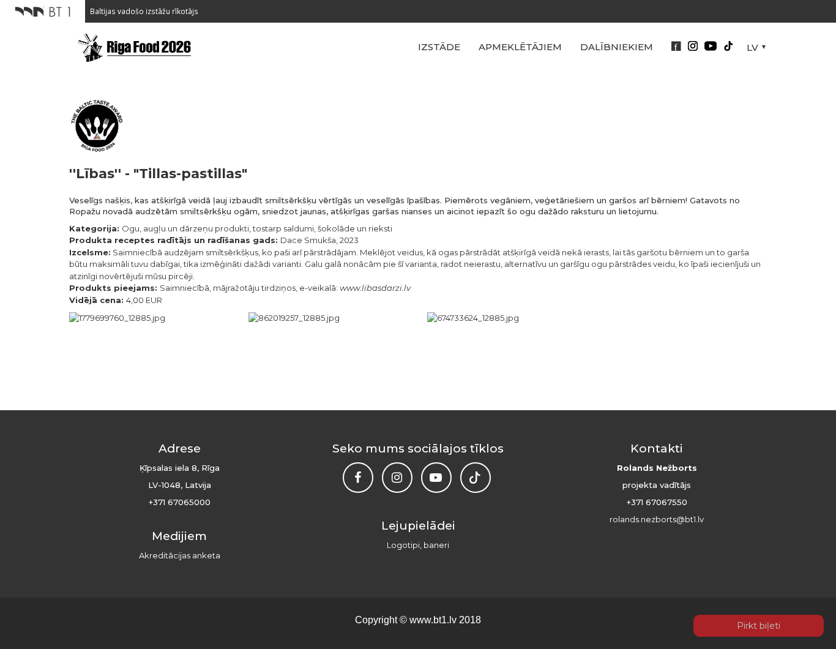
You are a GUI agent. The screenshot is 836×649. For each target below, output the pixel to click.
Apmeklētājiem (520, 47)
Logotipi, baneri (418, 545)
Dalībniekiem (616, 47)
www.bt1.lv (433, 620)
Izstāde (439, 47)
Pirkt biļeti (758, 625)
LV (752, 47)
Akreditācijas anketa (179, 555)
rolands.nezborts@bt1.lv (657, 519)
